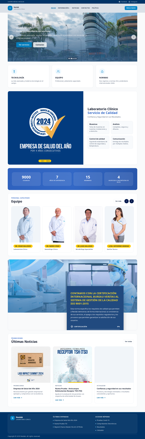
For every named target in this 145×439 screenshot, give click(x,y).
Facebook (124, 2)
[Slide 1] (69, 58)
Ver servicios (24, 45)
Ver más (118, 201)
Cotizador (100, 430)
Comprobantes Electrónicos (106, 424)
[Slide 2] (71, 58)
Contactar (40, 45)
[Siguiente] (133, 37)
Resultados (131, 8)
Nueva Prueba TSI (60, 424)
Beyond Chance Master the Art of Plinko (68, 427)
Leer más (16, 398)
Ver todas (128, 341)
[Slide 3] (74, 58)
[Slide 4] (75, 58)
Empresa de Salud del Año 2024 (65, 420)
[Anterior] (11, 37)
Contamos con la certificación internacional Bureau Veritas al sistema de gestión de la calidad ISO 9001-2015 (95, 298)
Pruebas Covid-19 (103, 420)
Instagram (134, 2)
